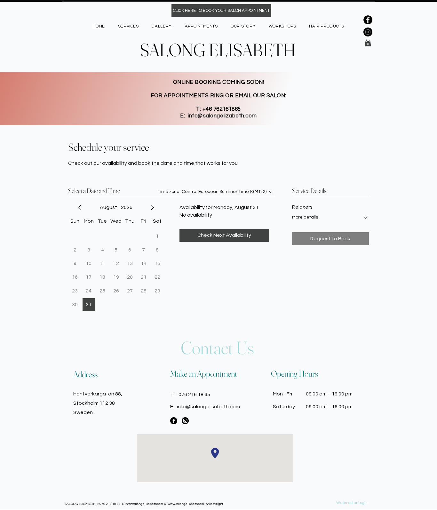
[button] (368, 42)
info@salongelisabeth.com (208, 406)
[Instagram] (367, 32)
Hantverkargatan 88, (97, 393)
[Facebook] (367, 19)
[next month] (152, 207)
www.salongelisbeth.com (186, 504)
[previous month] (80, 207)
